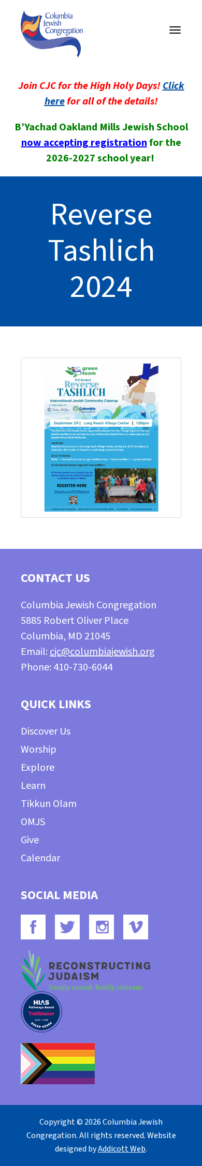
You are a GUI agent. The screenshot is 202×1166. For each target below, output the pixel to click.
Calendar (40, 858)
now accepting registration (84, 143)
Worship (38, 749)
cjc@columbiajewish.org (102, 652)
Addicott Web (122, 1149)
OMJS (33, 822)
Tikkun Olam (49, 804)
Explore (37, 767)
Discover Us (45, 731)
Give (30, 840)
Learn (33, 786)
